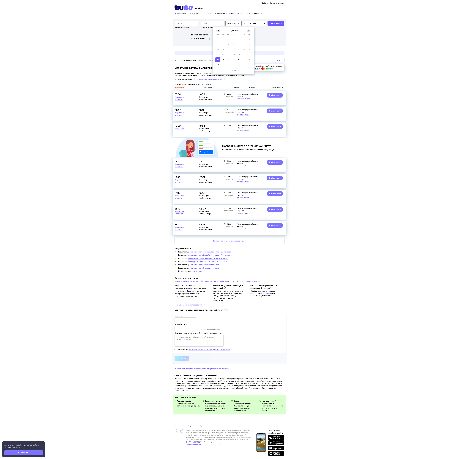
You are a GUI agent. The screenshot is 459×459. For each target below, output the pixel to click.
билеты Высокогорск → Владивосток (210, 79)
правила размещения (222, 349)
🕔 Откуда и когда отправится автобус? (217, 281)
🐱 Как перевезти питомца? (186, 281)
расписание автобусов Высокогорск (203, 268)
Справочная (192, 426)
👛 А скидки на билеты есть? (248, 281)
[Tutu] (184, 7)
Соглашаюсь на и (203, 349)
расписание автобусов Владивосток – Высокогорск (210, 252)
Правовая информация (193, 445)
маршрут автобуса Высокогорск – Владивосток (208, 261)
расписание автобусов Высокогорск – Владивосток (210, 255)
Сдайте (268, 293)
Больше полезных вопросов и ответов (191, 305)
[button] (218, 30)
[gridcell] (244, 39)
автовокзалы (197, 271)
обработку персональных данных (201, 349)
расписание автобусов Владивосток (203, 265)
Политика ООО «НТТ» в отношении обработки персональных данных (209, 443)
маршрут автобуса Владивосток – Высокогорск (208, 258)
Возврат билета (180, 426)
